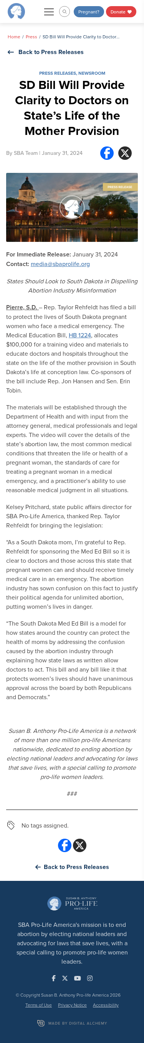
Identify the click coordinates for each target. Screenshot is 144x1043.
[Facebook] (107, 153)
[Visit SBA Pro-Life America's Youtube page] (77, 978)
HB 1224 (80, 335)
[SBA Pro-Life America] (16, 11)
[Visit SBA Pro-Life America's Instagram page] (90, 978)
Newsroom (91, 73)
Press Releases (57, 73)
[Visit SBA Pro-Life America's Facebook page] (54, 978)
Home (14, 36)
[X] (125, 153)
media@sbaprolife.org (60, 264)
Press (31, 36)
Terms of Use (38, 1005)
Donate (119, 11)
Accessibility (106, 1005)
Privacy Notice (72, 1005)
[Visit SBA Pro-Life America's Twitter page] (65, 978)
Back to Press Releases (51, 52)
